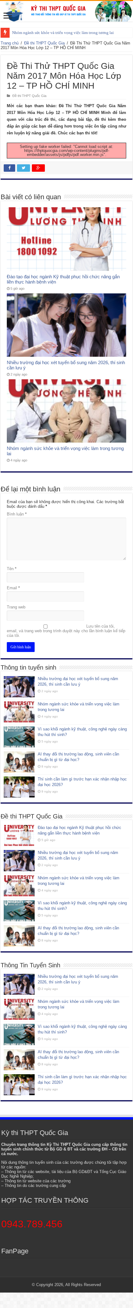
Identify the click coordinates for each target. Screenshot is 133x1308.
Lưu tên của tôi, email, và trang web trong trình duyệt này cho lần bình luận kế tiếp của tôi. (66, 631)
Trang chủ (10, 43)
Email (13, 588)
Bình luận (17, 514)
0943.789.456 (31, 1224)
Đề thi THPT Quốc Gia (44, 43)
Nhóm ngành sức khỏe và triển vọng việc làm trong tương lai (63, 32)
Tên (11, 568)
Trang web (16, 607)
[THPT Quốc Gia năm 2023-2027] (66, 11)
